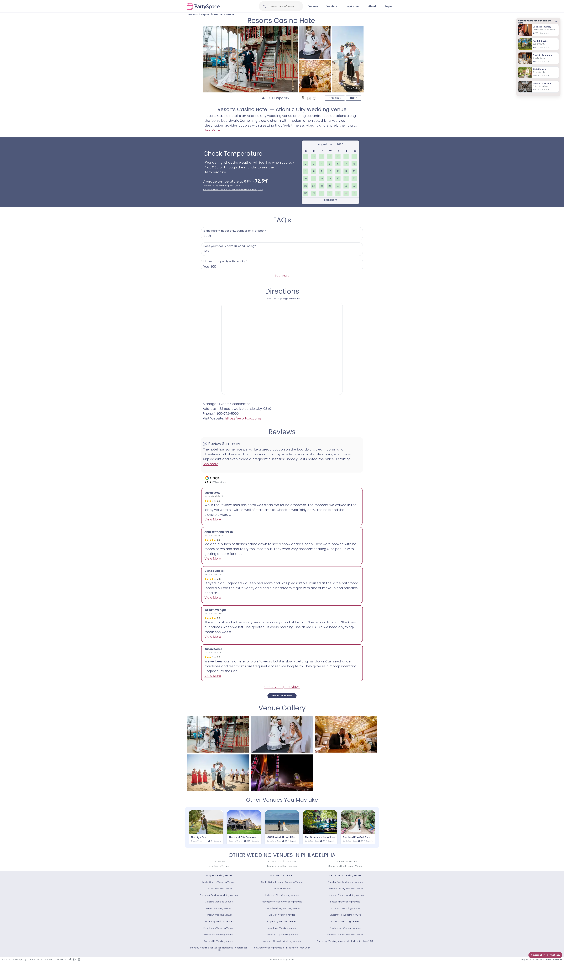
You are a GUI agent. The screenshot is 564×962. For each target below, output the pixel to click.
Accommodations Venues (282, 861)
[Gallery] (308, 97)
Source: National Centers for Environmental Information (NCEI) (233, 189)
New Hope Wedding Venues (282, 928)
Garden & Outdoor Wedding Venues (219, 895)
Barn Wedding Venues (282, 875)
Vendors (332, 6)
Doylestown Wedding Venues (345, 928)
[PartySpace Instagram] (79, 959)
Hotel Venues (218, 861)
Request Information (545, 955)
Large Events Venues (218, 866)
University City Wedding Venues (282, 934)
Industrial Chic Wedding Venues (282, 895)
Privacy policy (19, 959)
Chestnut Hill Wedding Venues (345, 914)
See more (210, 464)
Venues (313, 6)
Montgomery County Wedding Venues (282, 901)
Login (388, 6)
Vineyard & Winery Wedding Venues (282, 908)
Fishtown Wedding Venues (219, 914)
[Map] (303, 97)
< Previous (335, 97)
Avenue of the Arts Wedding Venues (282, 941)
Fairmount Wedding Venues (218, 934)
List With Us (61, 959)
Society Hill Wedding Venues (218, 941)
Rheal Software (554, 959)
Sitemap (49, 959)
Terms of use (35, 959)
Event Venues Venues (345, 861)
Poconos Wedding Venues (345, 921)
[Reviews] (314, 97)
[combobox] (284, 6)
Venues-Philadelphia (198, 14)
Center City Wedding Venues (219, 921)
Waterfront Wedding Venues (345, 908)
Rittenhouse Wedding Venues (218, 928)
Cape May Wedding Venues (282, 921)
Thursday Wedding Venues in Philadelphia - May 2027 (345, 941)
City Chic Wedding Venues (219, 888)
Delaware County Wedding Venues (345, 888)
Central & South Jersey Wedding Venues (282, 882)
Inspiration (353, 6)
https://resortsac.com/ (243, 418)
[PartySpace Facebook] (70, 959)
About (372, 6)
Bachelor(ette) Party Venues (282, 866)
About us (6, 959)
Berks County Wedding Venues (345, 875)
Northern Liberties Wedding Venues (345, 934)
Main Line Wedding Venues (219, 901)
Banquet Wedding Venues (218, 875)
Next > (353, 97)
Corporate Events (282, 888)
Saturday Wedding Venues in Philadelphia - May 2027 (282, 947)
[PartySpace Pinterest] (74, 959)
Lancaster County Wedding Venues (345, 895)
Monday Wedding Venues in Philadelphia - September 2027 (218, 949)
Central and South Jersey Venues (345, 866)
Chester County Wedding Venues (345, 882)
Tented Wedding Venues (218, 908)
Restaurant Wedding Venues (345, 901)
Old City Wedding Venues (282, 914)
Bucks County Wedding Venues (218, 882)
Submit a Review (282, 695)
